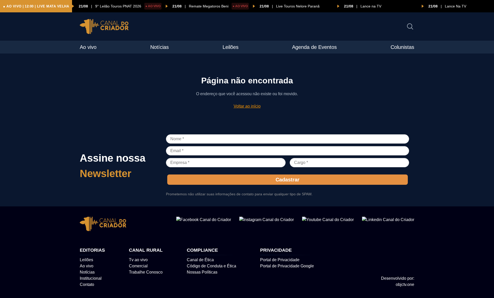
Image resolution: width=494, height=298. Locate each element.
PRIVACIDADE (276, 250)
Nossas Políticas (202, 272)
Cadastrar (287, 179)
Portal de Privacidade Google (287, 266)
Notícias (159, 47)
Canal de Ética (200, 260)
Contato (87, 284)
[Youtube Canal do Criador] (328, 225)
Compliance (202, 250)
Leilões (231, 47)
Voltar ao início (247, 106)
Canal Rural (146, 250)
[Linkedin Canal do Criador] (388, 225)
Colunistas (402, 47)
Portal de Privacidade (279, 260)
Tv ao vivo (138, 260)
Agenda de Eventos (314, 47)
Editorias (92, 250)
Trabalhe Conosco (146, 272)
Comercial (138, 266)
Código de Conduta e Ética (211, 266)
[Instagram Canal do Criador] (266, 225)
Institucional (91, 278)
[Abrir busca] (410, 26)
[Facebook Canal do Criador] (203, 225)
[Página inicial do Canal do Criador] (104, 27)
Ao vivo (88, 47)
